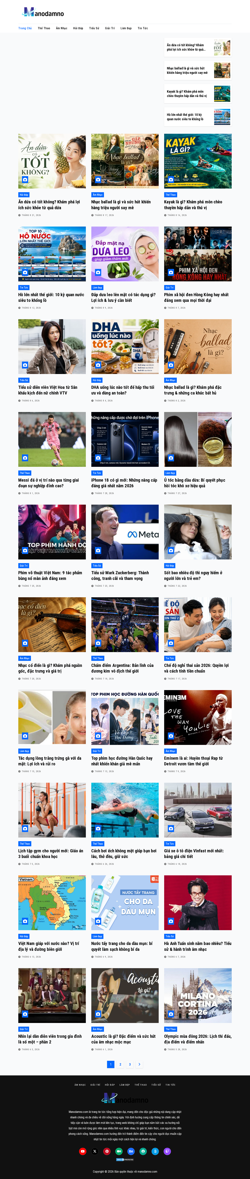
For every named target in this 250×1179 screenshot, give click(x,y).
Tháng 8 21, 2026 (31, 215)
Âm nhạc (62, 28)
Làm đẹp (126, 28)
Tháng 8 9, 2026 (104, 308)
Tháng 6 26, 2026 (104, 864)
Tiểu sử (94, 28)
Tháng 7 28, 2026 (104, 493)
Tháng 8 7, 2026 (177, 308)
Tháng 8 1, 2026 (31, 493)
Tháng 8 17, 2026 (104, 215)
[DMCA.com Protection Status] (125, 1159)
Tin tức (143, 28)
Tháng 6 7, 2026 (177, 957)
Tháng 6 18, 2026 (177, 864)
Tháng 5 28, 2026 (177, 1049)
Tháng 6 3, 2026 (31, 1049)
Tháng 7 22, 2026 (177, 586)
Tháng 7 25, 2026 (31, 586)
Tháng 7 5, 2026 (31, 864)
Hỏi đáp (78, 28)
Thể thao (44, 28)
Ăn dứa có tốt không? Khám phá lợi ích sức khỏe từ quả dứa (185, 49)
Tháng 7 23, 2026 (104, 586)
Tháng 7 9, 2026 (177, 771)
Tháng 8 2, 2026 (177, 400)
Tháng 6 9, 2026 (104, 957)
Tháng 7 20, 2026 (31, 678)
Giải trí (110, 28)
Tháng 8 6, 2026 (31, 400)
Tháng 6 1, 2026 (104, 1049)
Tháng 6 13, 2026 (31, 957)
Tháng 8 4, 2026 (104, 400)
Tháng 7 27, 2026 (177, 493)
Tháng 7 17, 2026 (177, 678)
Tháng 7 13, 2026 (104, 771)
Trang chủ (25, 28)
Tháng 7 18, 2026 (104, 678)
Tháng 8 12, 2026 (31, 308)
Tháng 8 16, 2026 (177, 215)
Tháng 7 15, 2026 (31, 771)
